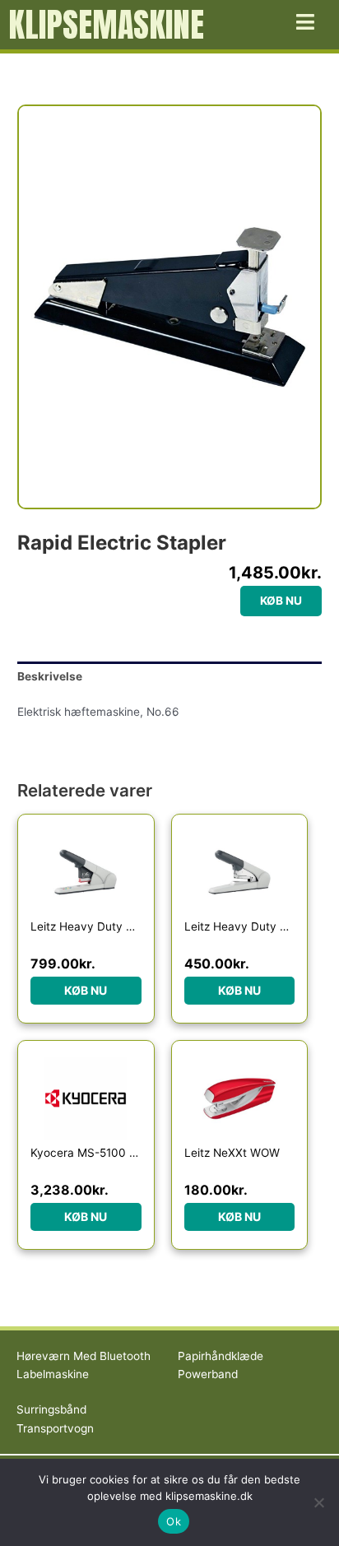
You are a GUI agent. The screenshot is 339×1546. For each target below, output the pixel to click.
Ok (173, 1521)
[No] (318, 1502)
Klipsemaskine (106, 24)
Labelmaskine (52, 1374)
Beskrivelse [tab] (49, 676)
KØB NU (281, 600)
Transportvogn (55, 1428)
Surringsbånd (51, 1409)
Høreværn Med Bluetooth (83, 1356)
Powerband (208, 1374)
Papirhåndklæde (220, 1356)
